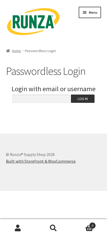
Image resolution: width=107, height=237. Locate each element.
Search (53, 228)
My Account (18, 228)
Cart (82, 223)
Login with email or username (54, 89)
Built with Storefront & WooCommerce (41, 161)
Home (16, 50)
